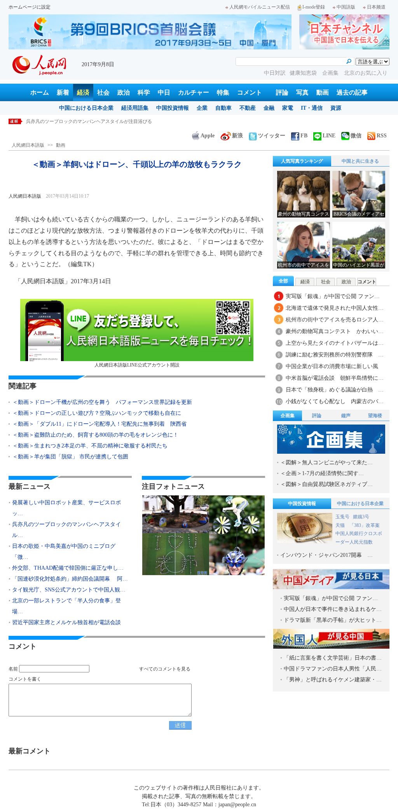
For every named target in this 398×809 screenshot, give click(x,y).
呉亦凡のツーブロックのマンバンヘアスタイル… (66, 529)
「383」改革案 (364, 525)
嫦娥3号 (361, 516)
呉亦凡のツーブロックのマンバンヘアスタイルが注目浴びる (89, 121)
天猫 (340, 525)
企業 (202, 108)
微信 (356, 136)
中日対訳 (275, 73)
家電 (287, 108)
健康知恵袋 (304, 73)
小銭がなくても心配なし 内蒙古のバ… (335, 401)
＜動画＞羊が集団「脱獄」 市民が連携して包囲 (70, 457)
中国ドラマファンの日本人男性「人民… (333, 669)
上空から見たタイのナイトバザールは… (335, 343)
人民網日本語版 (28, 145)
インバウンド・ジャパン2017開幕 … (326, 555)
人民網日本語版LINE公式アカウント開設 (137, 365)
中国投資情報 (172, 108)
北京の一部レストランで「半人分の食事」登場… (66, 606)
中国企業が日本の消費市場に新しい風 (332, 366)
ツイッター (271, 136)
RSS (382, 136)
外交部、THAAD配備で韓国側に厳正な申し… (68, 568)
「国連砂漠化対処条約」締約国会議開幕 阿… (70, 579)
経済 (83, 92)
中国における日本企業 (86, 108)
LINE (329, 136)
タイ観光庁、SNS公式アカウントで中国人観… (69, 590)
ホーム (39, 92)
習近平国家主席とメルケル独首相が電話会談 (66, 622)
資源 (335, 108)
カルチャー (193, 92)
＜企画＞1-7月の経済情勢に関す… (322, 473)
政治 (123, 92)
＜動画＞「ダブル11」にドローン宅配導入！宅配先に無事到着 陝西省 (99, 424)
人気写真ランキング (302, 161)
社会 (103, 92)
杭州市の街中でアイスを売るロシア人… (335, 320)
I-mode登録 (313, 7)
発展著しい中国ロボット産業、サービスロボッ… (66, 508)
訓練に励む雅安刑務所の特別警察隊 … (335, 355)
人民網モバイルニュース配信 (259, 7)
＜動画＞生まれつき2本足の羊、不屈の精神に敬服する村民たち (90, 446)
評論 (282, 92)
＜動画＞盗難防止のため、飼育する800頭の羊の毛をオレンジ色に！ (95, 435)
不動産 (247, 108)
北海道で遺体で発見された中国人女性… (335, 308)
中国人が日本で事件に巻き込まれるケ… (333, 609)
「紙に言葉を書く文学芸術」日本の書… (333, 658)
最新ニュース (30, 486)
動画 (322, 92)
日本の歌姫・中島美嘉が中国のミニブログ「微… (63, 551)
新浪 (237, 136)
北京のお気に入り (366, 73)
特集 (223, 92)
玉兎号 (342, 516)
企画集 (331, 73)
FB (303, 136)
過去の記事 (352, 92)
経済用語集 (134, 108)
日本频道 (376, 7)
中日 (164, 92)
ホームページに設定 (30, 7)
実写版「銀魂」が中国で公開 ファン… (333, 296)
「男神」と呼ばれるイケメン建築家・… (333, 680)
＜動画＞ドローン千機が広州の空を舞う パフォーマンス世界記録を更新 (102, 402)
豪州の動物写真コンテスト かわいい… (335, 331)
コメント (249, 92)
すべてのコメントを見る (164, 669)
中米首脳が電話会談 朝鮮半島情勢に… (335, 378)
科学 (144, 92)
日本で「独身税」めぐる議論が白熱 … (335, 390)
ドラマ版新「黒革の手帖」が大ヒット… (333, 620)
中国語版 (346, 7)
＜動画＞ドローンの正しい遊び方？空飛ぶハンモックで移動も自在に (96, 413)
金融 (269, 108)
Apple (208, 136)
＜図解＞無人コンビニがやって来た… (326, 462)
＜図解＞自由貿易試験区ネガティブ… (326, 484)
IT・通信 (312, 108)
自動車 (223, 108)
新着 (63, 92)
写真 (302, 92)
